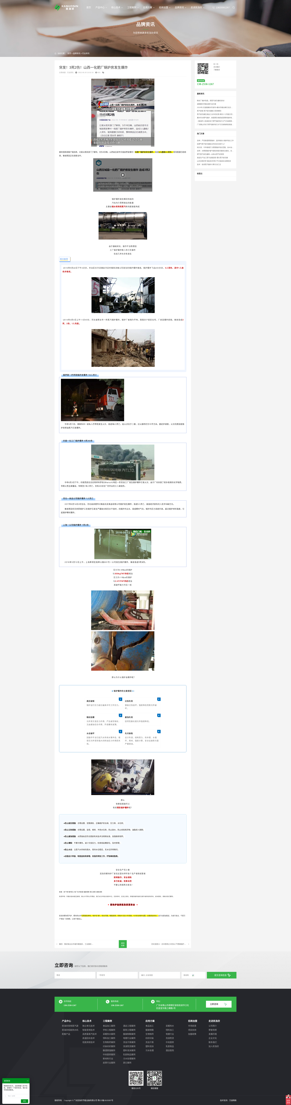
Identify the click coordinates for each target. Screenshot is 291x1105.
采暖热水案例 (109, 1034)
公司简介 (213, 1026)
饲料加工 (170, 1030)
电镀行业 (170, 1034)
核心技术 (115, 7)
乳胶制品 (170, 1046)
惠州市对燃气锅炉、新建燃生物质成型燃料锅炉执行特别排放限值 (220, 118)
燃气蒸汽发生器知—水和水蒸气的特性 (210, 154)
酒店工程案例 (129, 1026)
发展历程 (213, 1034)
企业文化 (213, 1038)
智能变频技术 (88, 1030)
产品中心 (100, 7)
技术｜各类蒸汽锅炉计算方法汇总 (209, 164)
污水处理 (150, 1050)
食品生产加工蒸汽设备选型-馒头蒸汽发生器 (212, 158)
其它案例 (127, 1063)
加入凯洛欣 (214, 1046)
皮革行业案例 (109, 1063)
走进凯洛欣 (196, 7)
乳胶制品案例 (129, 1054)
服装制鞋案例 (129, 1034)
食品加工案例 (109, 1026)
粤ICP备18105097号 (105, 1100)
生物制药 (150, 1034)
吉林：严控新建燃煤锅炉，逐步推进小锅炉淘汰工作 (215, 140)
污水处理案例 (129, 1059)
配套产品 (66, 1034)
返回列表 (122, 944)
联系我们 (213, 1042)
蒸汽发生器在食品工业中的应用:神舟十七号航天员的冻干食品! (219, 114)
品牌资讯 (179, 7)
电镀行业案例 (129, 1038)
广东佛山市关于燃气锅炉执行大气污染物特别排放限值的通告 (218, 124)
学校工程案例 (109, 1030)
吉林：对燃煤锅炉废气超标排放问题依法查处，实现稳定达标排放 (220, 151)
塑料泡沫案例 (129, 1050)
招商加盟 (163, 7)
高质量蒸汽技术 (89, 1034)
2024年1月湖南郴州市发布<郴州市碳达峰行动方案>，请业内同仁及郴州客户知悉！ (226, 107)
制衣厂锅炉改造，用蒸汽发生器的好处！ (211, 100)
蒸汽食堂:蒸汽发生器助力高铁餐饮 (209, 111)
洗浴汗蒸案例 (129, 1042)
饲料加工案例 (109, 1038)
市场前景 (192, 1026)
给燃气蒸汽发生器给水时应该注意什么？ (211, 144)
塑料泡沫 (150, 1046)
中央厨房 (170, 1042)
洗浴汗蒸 (150, 1042)
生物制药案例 (109, 1042)
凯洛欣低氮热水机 (70, 1030)
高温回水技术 (88, 1038)
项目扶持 (192, 1030)
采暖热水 (170, 1026)
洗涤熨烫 (170, 1038)
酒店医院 (170, 1050)
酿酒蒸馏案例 (109, 1050)
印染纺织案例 (109, 1046)
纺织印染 (150, 1038)
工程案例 (131, 7)
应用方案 (147, 7)
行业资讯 (85, 53)
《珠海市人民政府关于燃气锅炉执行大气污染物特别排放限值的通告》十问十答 (225, 121)
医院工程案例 (129, 1030)
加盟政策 (192, 1034)
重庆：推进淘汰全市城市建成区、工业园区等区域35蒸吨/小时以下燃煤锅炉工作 (76, 944)
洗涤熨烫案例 (129, 1046)
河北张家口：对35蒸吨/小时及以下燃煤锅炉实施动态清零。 (171, 944)
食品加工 (150, 1026)
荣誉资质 (213, 1030)
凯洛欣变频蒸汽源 (70, 1026)
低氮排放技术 (88, 1042)
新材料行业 (108, 1059)
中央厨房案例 (109, 1054)
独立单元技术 (88, 1026)
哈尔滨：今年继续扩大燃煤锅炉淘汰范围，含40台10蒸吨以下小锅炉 (221, 147)
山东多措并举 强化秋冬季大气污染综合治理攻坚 (214, 161)
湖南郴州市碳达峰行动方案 (206, 104)
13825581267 (223, 7)
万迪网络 (232, 1100)
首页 (88, 7)
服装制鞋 (150, 1030)
